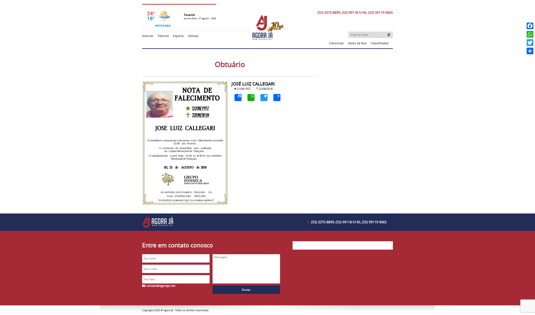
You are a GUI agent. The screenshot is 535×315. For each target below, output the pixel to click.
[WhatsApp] (251, 97)
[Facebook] (238, 97)
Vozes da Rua (357, 43)
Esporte (178, 36)
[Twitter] (263, 97)
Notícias (147, 36)
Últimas (193, 36)
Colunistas (336, 43)
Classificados (380, 43)
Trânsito (163, 36)
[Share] (276, 97)
